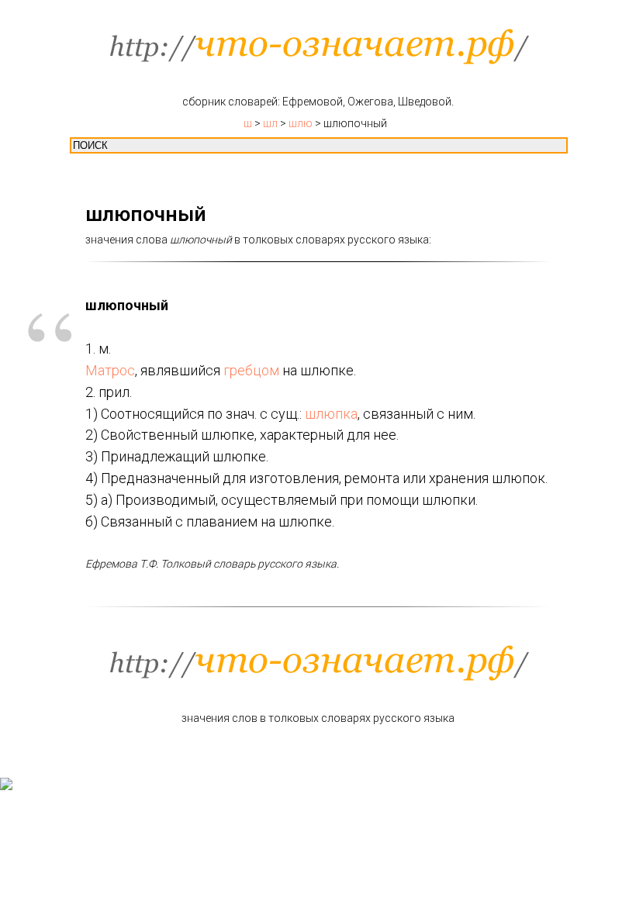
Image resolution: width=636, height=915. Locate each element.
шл (270, 123)
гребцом (251, 370)
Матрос (110, 370)
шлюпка (331, 414)
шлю (301, 123)
